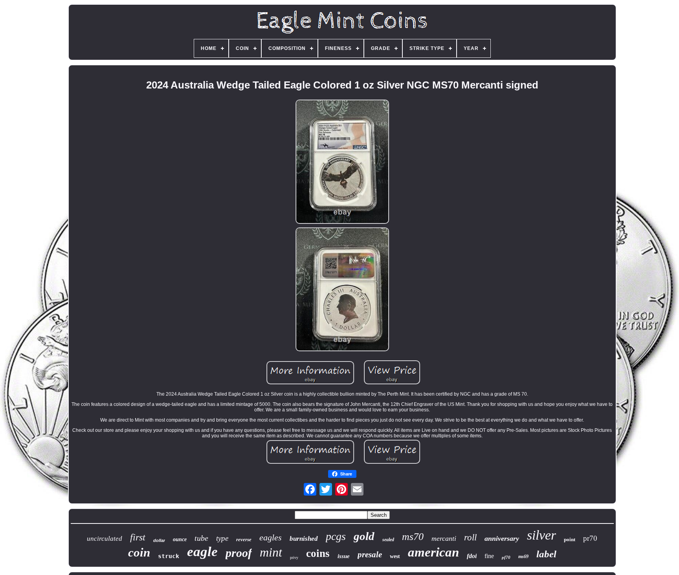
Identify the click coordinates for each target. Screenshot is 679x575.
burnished (304, 538)
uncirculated (104, 538)
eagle (202, 551)
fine (489, 556)
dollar (159, 540)
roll (470, 537)
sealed (388, 539)
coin (139, 552)
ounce (180, 539)
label (546, 554)
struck (168, 556)
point (569, 539)
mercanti (443, 538)
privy (294, 557)
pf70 (506, 557)
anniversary (501, 538)
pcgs (336, 536)
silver (541, 535)
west (395, 556)
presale (370, 554)
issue (344, 556)
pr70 (590, 538)
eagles (270, 537)
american (433, 552)
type (222, 538)
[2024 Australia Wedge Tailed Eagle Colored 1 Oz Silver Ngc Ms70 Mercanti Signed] (342, 162)
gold (364, 536)
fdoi (472, 556)
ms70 (413, 536)
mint (271, 552)
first (137, 537)
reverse (243, 539)
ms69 (523, 556)
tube (201, 538)
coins (318, 553)
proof (239, 552)
